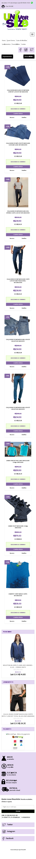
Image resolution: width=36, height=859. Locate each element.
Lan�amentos (6, 44)
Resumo (12, 117)
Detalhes (24, 117)
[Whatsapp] (32, 2)
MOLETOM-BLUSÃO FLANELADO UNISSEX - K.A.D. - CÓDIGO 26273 (18, 668)
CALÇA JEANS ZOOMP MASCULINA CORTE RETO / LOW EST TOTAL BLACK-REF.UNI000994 (18, 717)
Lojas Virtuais (21, 849)
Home (4, 40)
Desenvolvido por (14, 849)
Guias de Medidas (21, 40)
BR (25, 849)
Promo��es (16, 44)
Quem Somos (11, 40)
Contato (23, 44)
